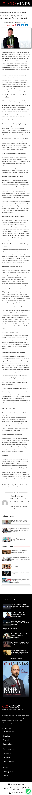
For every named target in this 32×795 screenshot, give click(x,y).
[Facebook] (2, 728)
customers (7, 402)
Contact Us (7, 753)
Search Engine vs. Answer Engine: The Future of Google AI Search (20, 606)
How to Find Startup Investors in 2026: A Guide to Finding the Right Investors (20, 559)
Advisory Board (9, 761)
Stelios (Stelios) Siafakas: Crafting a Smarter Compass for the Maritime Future (19, 652)
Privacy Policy (8, 772)
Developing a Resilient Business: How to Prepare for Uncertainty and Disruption (20, 539)
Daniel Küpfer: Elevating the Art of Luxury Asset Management (19, 635)
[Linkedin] (6, 728)
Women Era (6, 740)
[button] (18, 25)
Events (6, 776)
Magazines (6, 736)
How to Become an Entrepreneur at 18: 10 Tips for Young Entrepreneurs (20, 580)
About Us (7, 757)
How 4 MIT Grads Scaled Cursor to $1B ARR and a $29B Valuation (20, 623)
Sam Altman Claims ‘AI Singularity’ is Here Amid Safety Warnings (18, 614)
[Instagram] (10, 728)
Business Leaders (8, 744)
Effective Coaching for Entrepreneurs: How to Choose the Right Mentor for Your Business (20, 530)
